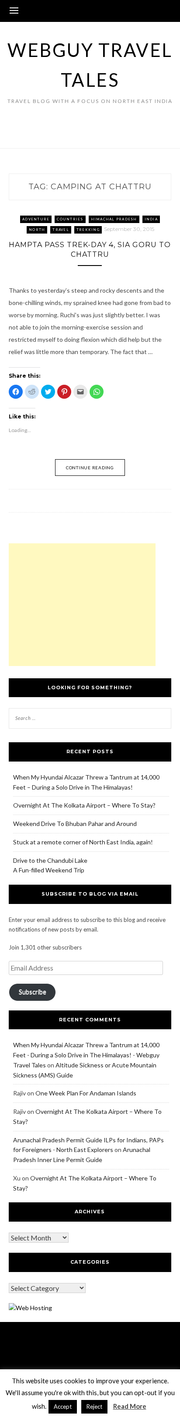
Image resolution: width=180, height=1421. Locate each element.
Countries (70, 219)
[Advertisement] (82, 604)
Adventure (35, 219)
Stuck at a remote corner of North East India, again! (83, 842)
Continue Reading (90, 467)
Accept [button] (63, 1406)
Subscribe (32, 992)
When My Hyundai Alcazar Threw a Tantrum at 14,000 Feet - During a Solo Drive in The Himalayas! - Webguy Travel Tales (86, 1055)
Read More (129, 1406)
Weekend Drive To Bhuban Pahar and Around (75, 823)
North (37, 229)
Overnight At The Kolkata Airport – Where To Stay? (84, 805)
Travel (60, 229)
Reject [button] (94, 1406)
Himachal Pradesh (114, 219)
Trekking (88, 229)
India (151, 219)
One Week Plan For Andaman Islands (85, 1093)
